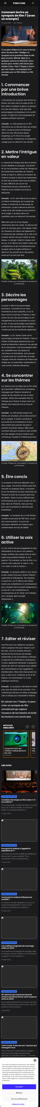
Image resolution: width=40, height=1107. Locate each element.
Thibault (19, 23)
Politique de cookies (18, 1104)
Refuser (19, 1093)
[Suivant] (33, 727)
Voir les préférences (19, 1099)
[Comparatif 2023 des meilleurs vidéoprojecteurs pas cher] (15, 739)
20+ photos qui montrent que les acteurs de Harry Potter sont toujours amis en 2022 (19, 996)
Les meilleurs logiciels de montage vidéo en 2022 (17, 947)
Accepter (19, 1087)
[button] (35, 1060)
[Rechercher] (33, 3)
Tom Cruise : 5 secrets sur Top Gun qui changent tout (19, 1046)
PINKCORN (19, 3)
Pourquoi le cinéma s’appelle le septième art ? (16, 849)
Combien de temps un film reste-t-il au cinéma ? (18, 801)
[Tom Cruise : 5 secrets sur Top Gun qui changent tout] (19, 1027)
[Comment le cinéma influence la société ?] (19, 879)
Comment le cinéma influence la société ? (16, 898)
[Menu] (5, 3)
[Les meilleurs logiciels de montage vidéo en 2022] (19, 928)
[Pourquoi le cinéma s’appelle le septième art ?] (19, 830)
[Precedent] (27, 727)
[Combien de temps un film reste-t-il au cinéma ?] (19, 782)
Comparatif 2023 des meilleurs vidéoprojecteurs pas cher (15, 750)
